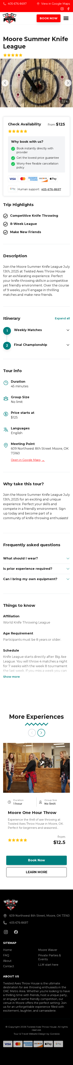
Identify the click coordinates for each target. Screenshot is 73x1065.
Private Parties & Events (49, 957)
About (7, 961)
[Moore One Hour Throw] (36, 768)
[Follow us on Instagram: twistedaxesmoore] (6, 932)
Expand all (62, 318)
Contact (8, 966)
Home (7, 950)
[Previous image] (5, 82)
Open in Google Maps (28, 460)
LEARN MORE (46, 872)
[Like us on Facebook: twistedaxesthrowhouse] (16, 932)
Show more (11, 676)
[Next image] (67, 82)
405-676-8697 (51, 189)
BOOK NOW (48, 18)
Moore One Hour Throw (32, 812)
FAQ (6, 955)
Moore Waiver (47, 950)
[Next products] (41, 733)
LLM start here (48, 964)
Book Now (36, 860)
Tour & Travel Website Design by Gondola (37, 1033)
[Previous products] (32, 733)
